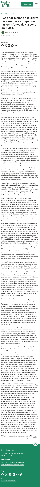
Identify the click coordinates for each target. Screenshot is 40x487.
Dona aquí (27, 4)
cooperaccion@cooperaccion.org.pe (12, 465)
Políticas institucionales (8, 481)
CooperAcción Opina (12, 14)
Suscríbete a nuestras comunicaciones (13, 479)
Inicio (2, 14)
